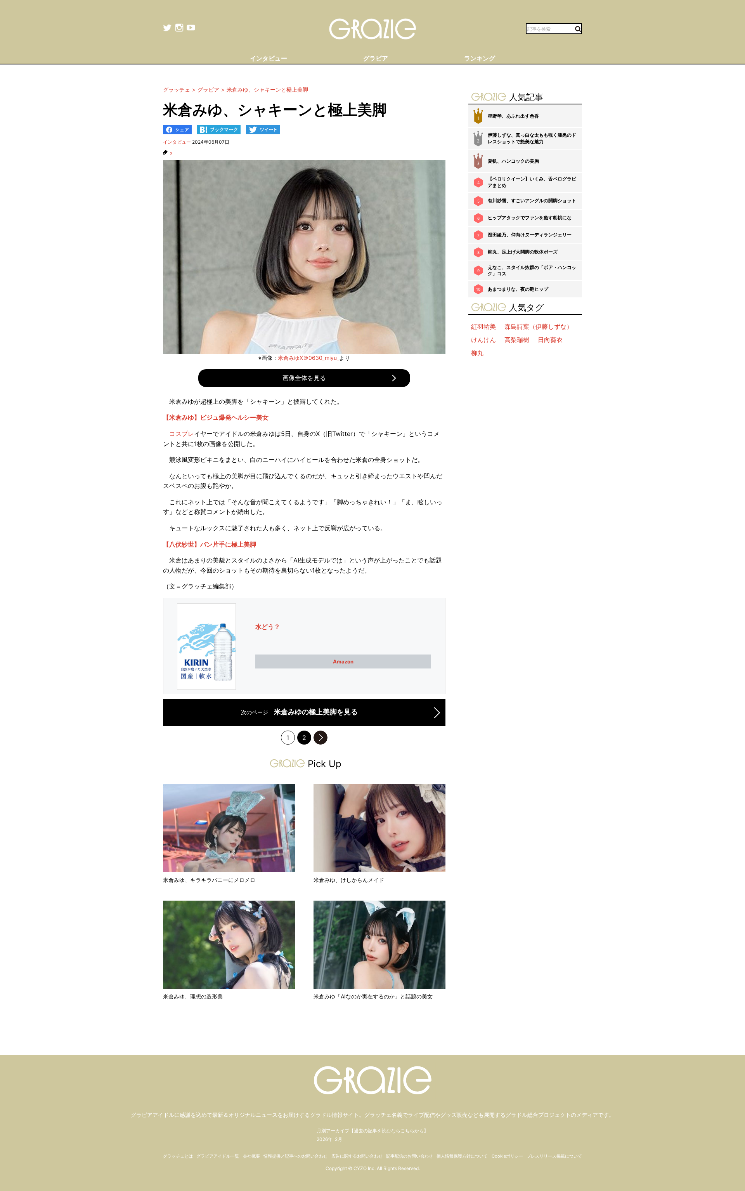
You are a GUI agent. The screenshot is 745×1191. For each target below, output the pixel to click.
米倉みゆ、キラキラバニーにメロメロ (209, 880)
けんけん (483, 340)
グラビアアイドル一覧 (217, 1156)
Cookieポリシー (507, 1156)
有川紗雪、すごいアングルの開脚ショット (532, 200)
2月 (338, 1139)
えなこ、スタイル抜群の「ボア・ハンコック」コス (532, 270)
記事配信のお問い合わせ (409, 1156)
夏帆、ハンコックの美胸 (513, 161)
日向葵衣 (550, 340)
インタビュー (177, 142)
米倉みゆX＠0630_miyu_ (308, 357)
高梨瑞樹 (516, 340)
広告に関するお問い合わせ (357, 1156)
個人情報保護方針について (462, 1156)
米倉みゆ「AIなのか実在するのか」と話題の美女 (373, 996)
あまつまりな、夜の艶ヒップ (518, 289)
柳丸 (477, 353)
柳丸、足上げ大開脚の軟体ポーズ (523, 252)
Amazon (343, 661)
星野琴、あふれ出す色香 (513, 116)
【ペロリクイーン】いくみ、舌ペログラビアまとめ (532, 182)
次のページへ (320, 738)
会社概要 (251, 1156)
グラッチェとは (178, 1156)
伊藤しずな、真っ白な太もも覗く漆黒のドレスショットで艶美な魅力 (532, 138)
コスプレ (181, 434)
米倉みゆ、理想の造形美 (193, 996)
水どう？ (267, 626)
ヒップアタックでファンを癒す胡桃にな (530, 217)
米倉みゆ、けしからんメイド (349, 880)
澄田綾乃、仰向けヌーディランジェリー (530, 235)
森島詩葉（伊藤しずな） (538, 326)
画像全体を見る (304, 378)
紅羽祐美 (483, 326)
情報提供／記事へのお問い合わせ (295, 1156)
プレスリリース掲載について (554, 1156)
